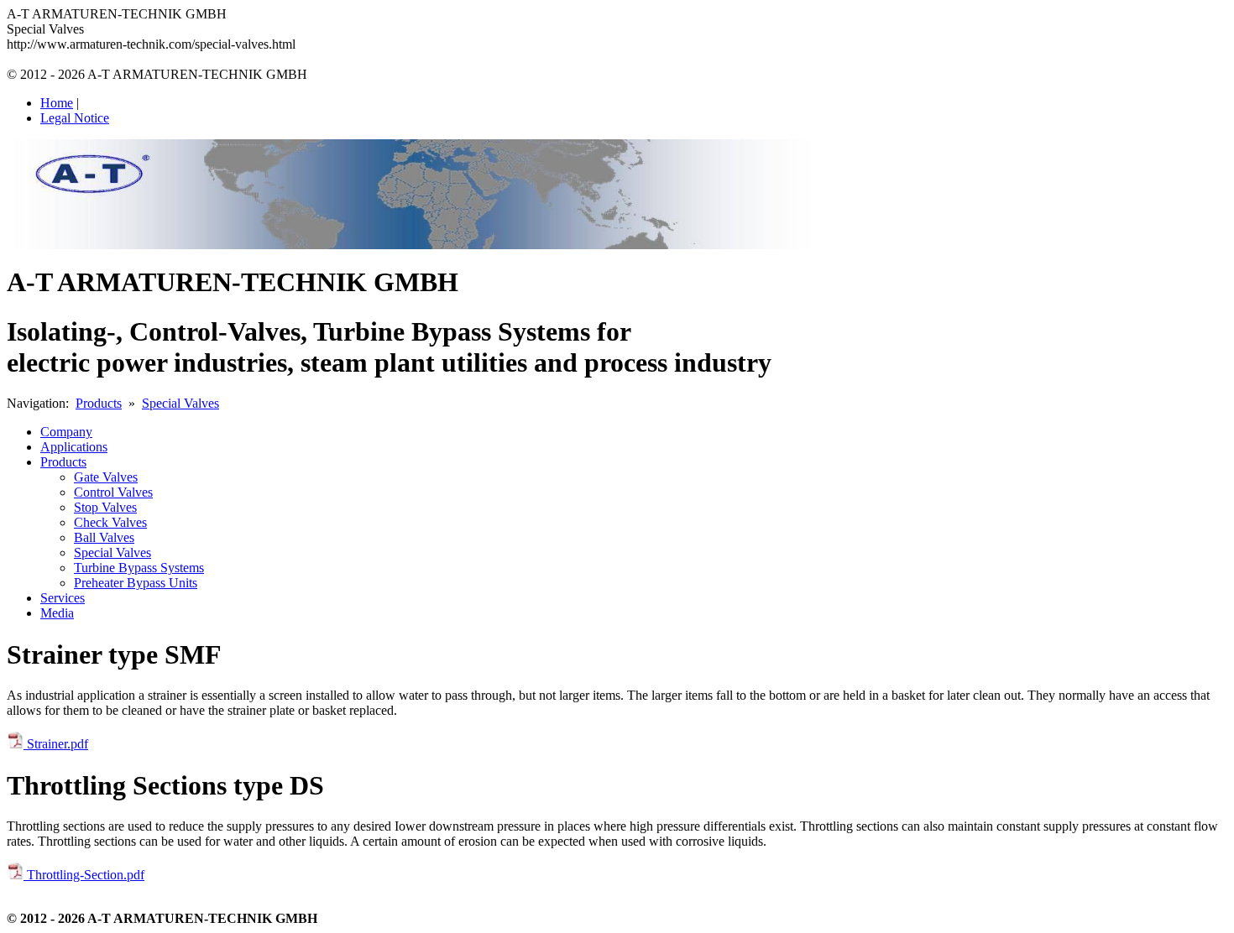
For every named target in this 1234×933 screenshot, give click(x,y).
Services (62, 598)
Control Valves (113, 492)
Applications (73, 447)
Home (56, 103)
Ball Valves (104, 537)
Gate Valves (106, 477)
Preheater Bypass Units (135, 583)
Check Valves (110, 522)
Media (57, 613)
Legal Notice (74, 118)
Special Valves (180, 403)
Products (99, 403)
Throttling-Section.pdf (84, 875)
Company (66, 432)
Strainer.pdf (56, 744)
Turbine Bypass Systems (139, 567)
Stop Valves (105, 507)
